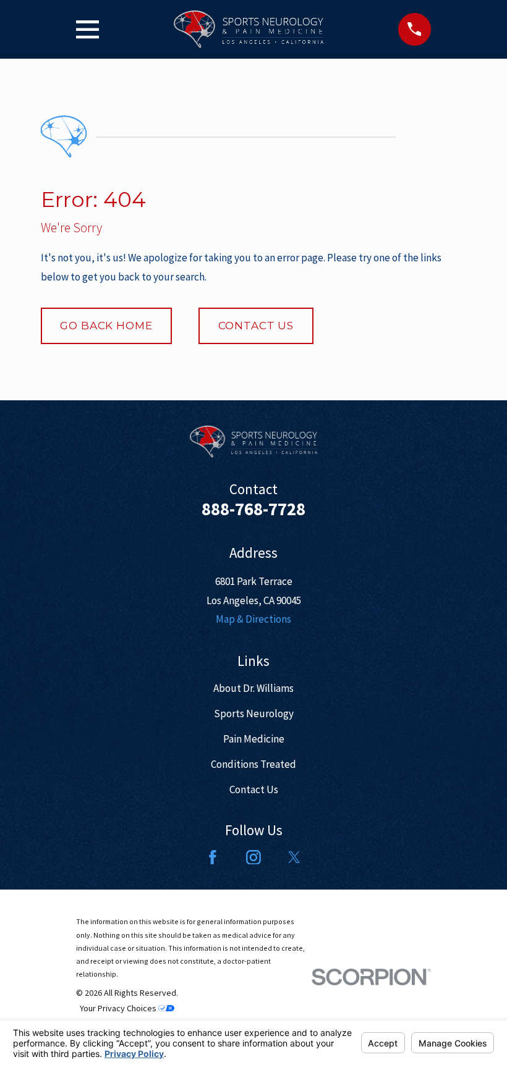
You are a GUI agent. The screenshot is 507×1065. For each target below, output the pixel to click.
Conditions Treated (253, 764)
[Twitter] (294, 857)
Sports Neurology (254, 713)
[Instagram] (253, 857)
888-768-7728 (253, 509)
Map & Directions (253, 619)
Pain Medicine (253, 739)
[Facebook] (212, 857)
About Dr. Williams (253, 688)
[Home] (248, 29)
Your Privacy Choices (119, 1008)
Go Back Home (106, 325)
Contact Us (256, 325)
